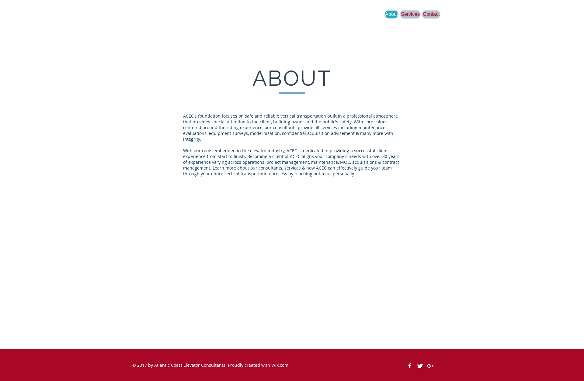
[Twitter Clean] (420, 365)
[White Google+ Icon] (430, 365)
